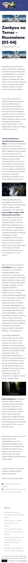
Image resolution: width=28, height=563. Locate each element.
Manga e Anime (9, 484)
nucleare (7, 489)
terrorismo (5, 492)
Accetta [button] (4, 560)
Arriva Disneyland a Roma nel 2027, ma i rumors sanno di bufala (14, 531)
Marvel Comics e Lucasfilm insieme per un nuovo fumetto (13, 523)
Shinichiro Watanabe (18, 489)
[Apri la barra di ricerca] (20, 5)
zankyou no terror (16, 492)
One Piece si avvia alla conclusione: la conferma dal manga (14, 514)
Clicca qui (24, 561)
